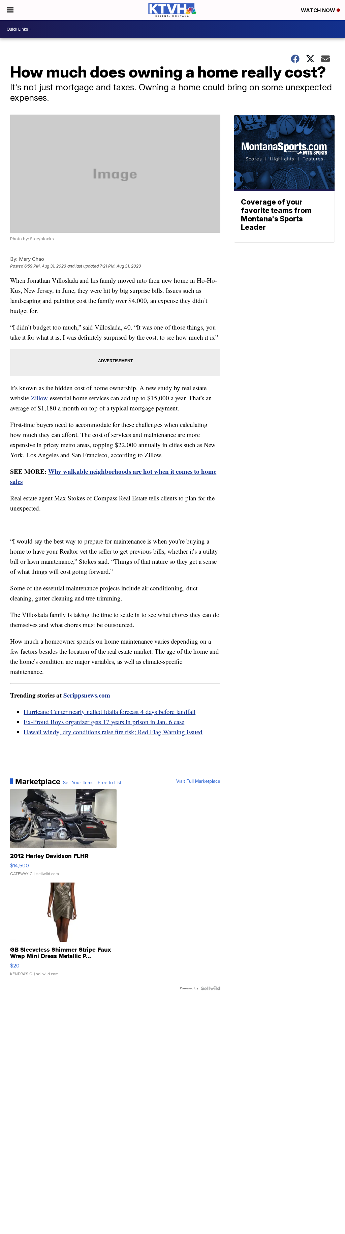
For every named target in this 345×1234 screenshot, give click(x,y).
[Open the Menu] (10, 10)
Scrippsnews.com (86, 695)
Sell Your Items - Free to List (92, 782)
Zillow (39, 398)
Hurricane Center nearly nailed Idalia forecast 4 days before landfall (109, 711)
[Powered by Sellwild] (210, 988)
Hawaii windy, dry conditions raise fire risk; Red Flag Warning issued (113, 732)
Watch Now (319, 10)
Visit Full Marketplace (198, 781)
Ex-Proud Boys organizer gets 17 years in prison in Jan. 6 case (104, 721)
